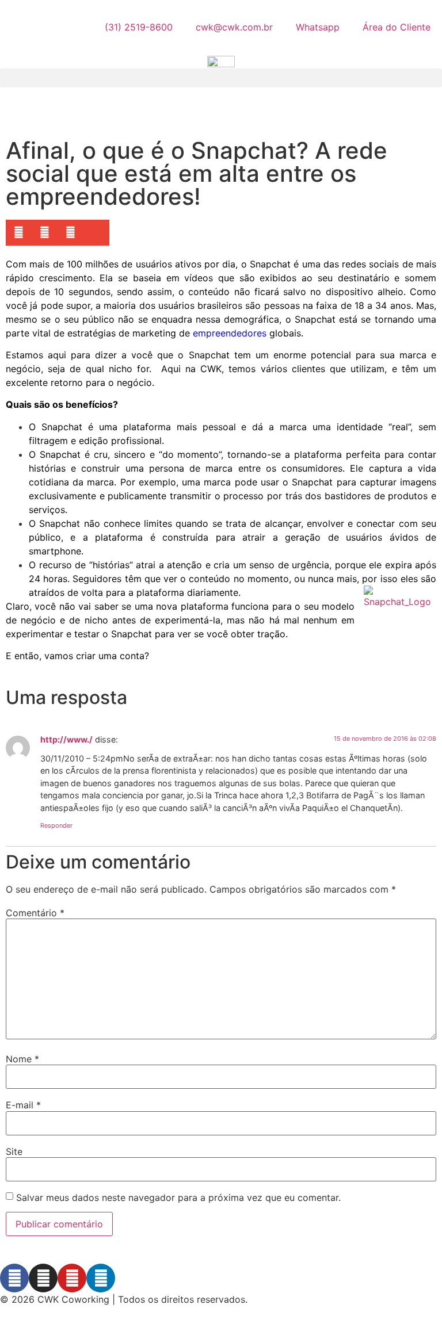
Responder (56, 825)
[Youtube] (72, 1278)
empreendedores (229, 333)
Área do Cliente (396, 27)
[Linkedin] (100, 1278)
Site (14, 1151)
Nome (22, 1058)
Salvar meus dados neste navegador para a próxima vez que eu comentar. (178, 1197)
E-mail (23, 1104)
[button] (221, 77)
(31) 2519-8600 (139, 27)
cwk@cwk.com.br (234, 27)
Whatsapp (318, 27)
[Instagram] (43, 1278)
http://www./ (66, 739)
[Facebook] (14, 1278)
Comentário (35, 912)
